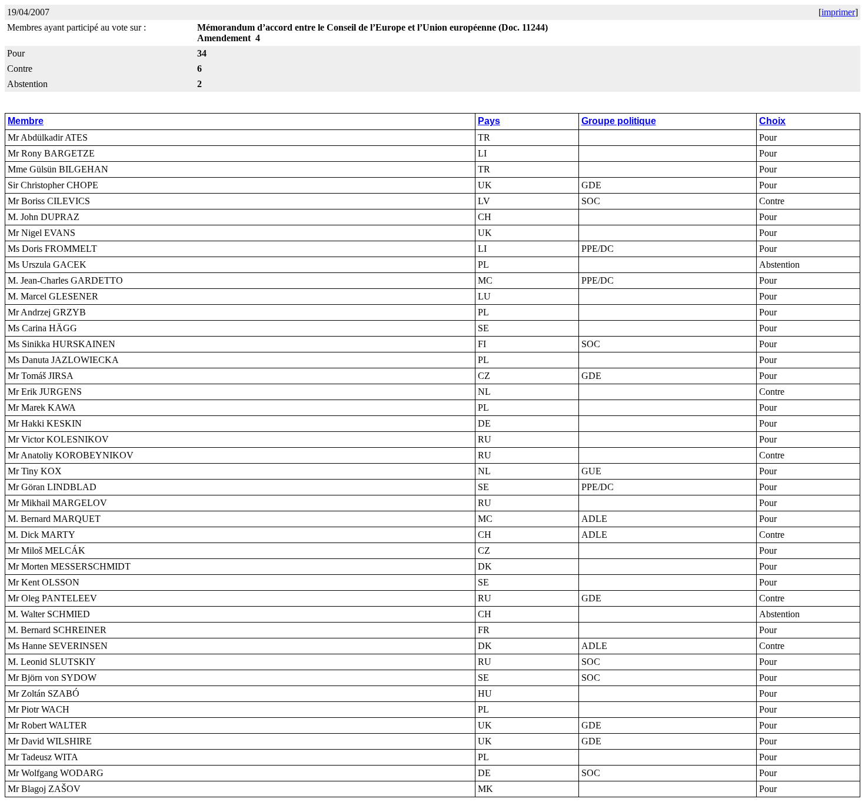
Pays (489, 121)
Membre (26, 121)
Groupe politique (618, 121)
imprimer (838, 12)
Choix (772, 121)
